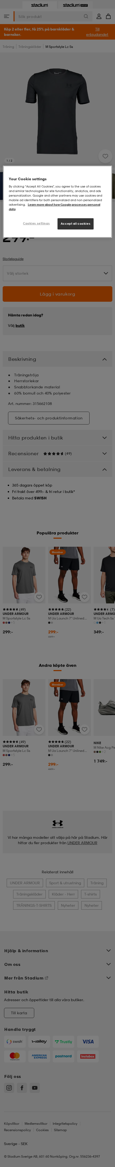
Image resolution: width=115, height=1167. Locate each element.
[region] (57, 202)
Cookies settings (36, 223)
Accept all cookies (75, 223)
